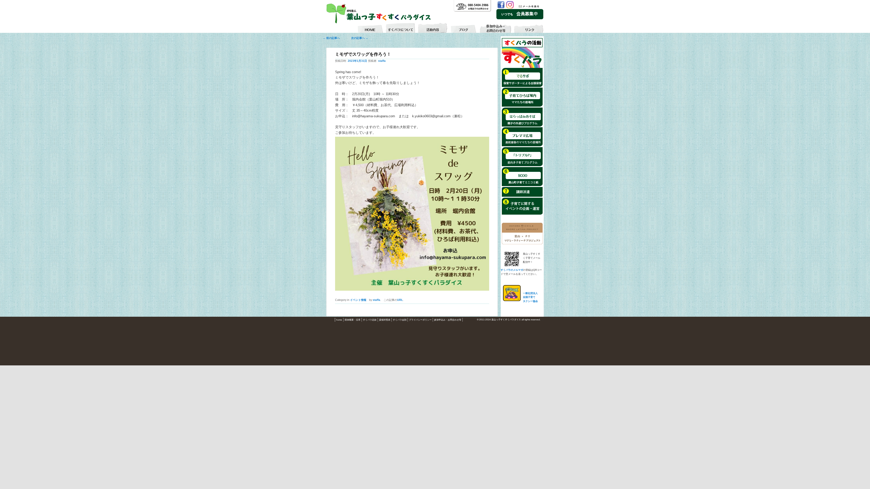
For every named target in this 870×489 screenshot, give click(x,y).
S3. (542, 320)
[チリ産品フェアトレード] (522, 243)
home (339, 320)
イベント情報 (358, 300)
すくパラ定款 (370, 320)
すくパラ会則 (399, 320)
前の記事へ (333, 38)
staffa (382, 60)
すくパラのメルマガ (512, 269)
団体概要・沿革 (352, 320)
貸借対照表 (384, 320)
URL (400, 300)
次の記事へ (358, 38)
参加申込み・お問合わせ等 (447, 320)
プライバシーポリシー (420, 320)
